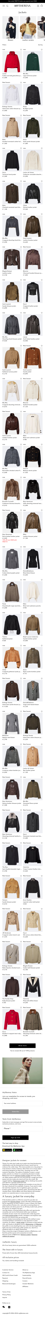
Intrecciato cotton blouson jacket (12, 108)
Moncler (38, 1224)
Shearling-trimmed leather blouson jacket (15, 836)
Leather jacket (6, 273)
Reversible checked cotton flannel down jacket (17, 470)
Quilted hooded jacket (30, 404)
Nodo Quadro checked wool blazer (13, 968)
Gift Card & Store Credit (10, 1275)
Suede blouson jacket (9, 306)
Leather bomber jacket (30, 240)
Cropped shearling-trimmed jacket (13, 404)
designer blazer (15, 1201)
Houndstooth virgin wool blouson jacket (14, 606)
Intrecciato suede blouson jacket (12, 704)
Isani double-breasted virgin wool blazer (15, 869)
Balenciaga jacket (19, 1181)
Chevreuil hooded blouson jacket (33, 273)
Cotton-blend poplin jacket (10, 573)
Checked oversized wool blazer (12, 207)
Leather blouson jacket (30, 536)
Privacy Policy (6, 1294)
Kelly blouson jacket (8, 1000)
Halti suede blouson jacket (31, 141)
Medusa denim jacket (30, 470)
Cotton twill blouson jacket (31, 968)
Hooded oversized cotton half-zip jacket (15, 141)
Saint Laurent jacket (11, 1215)
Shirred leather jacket (30, 207)
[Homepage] (22, 6)
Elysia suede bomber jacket (31, 671)
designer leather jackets (22, 1175)
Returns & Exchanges (9, 1283)
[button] (21, 49)
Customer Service (7, 1270)
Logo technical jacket (30, 75)
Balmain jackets (26, 1234)
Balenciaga (29, 1224)
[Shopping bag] (42, 6)
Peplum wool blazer (8, 737)
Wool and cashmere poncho (32, 606)
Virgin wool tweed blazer (31, 704)
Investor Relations (27, 1283)
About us (25, 1270)
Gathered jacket (7, 639)
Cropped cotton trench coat (11, 935)
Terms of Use (6, 1292)
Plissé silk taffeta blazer (30, 1000)
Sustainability (26, 1275)
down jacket (21, 1222)
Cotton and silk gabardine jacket (12, 75)
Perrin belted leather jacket (10, 536)
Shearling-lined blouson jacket (12, 339)
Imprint (4, 1297)
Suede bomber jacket (30, 639)
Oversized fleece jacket (30, 803)
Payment (5, 1278)
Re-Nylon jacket (28, 108)
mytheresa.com (23, 1313)
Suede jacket (27, 372)
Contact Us (5, 1272)
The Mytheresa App (28, 1272)
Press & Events (26, 1278)
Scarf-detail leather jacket (31, 339)
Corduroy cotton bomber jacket (12, 770)
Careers (24, 1281)
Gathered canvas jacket (9, 372)
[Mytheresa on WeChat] (3, 1307)
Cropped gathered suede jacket (12, 671)
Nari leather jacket (29, 770)
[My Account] (38, 6)
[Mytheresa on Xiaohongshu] (9, 1307)
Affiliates (25, 1286)
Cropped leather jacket (30, 306)
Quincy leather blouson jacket (11, 803)
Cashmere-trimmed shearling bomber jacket (16, 503)
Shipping (5, 1281)
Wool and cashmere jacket (31, 437)
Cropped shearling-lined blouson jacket (14, 240)
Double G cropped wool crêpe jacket (14, 1033)
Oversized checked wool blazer (33, 836)
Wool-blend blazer (29, 573)
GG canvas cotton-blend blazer (33, 935)
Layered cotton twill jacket (31, 902)
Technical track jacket (9, 174)
